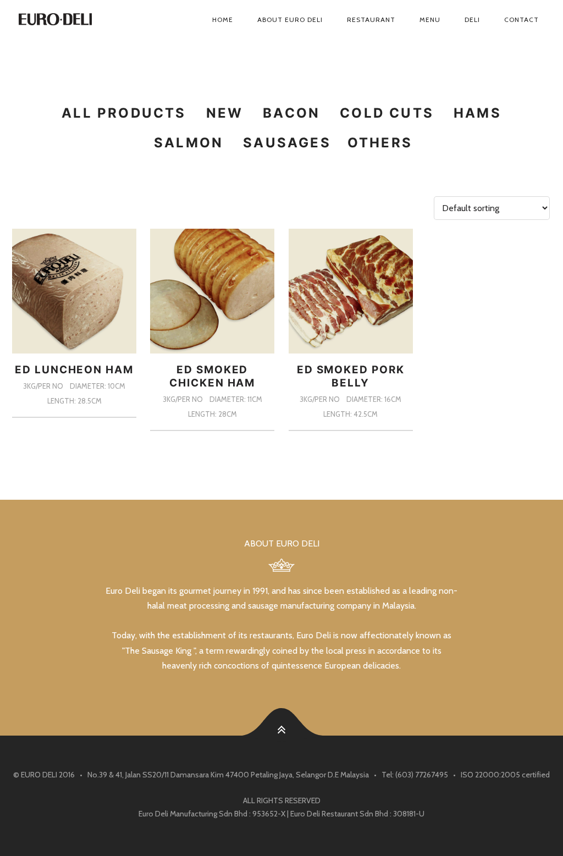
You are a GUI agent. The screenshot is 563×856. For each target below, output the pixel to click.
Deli (472, 19)
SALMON (188, 143)
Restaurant (371, 19)
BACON (291, 113)
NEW (225, 113)
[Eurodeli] (70, 20)
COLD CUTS (387, 113)
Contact (521, 19)
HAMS (477, 113)
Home (222, 19)
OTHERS (379, 143)
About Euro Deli (290, 19)
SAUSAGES (287, 143)
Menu (430, 19)
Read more (74, 417)
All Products (124, 113)
